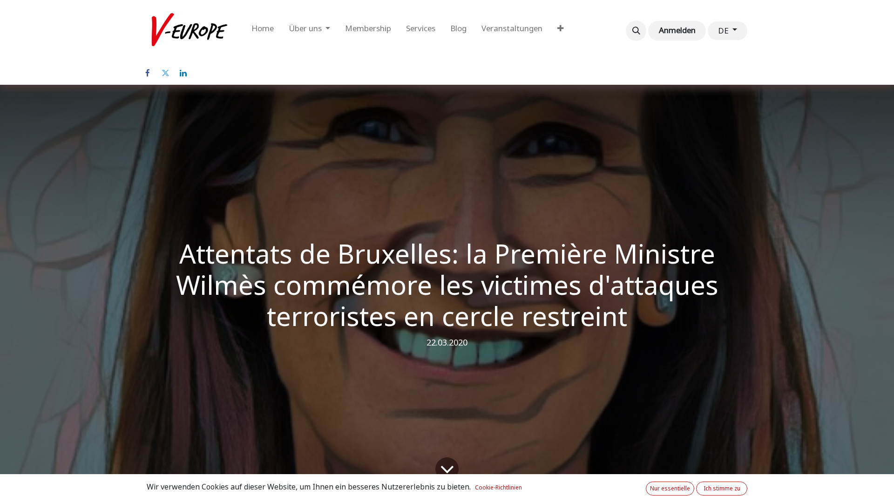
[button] (636, 30)
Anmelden (677, 30)
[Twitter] (165, 73)
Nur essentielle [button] (670, 488)
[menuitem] (262, 30)
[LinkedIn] (183, 73)
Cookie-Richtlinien (498, 487)
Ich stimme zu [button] (722, 488)
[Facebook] (148, 73)
